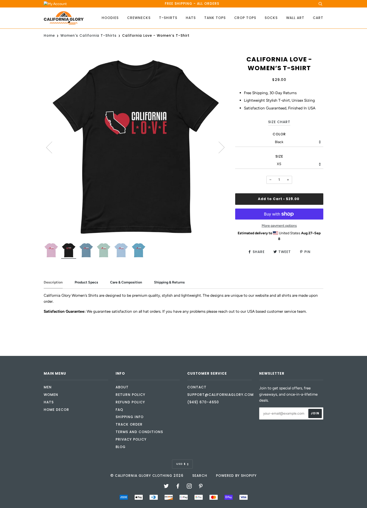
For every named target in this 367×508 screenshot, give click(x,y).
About (122, 387)
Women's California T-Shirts (88, 35)
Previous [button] (52, 147)
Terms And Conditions (139, 432)
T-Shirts (168, 17)
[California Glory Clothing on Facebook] (178, 487)
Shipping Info (130, 417)
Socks (271, 17)
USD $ (181, 464)
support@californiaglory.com (220, 394)
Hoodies (110, 17)
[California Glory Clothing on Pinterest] (200, 487)
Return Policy (130, 394)
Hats (191, 17)
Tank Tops (215, 17)
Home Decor (56, 409)
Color (279, 134)
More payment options (279, 226)
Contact (196, 387)
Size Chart (279, 122)
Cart (318, 17)
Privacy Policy (131, 439)
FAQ (119, 409)
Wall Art (295, 17)
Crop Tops (245, 17)
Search (199, 475)
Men (48, 387)
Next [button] (218, 147)
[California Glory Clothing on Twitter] (166, 487)
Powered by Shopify (236, 475)
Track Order (129, 424)
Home (49, 35)
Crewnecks (139, 17)
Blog (121, 447)
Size (279, 156)
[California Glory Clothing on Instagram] (189, 487)
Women (51, 394)
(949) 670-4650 (203, 402)
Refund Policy (130, 402)
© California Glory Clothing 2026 (147, 475)
